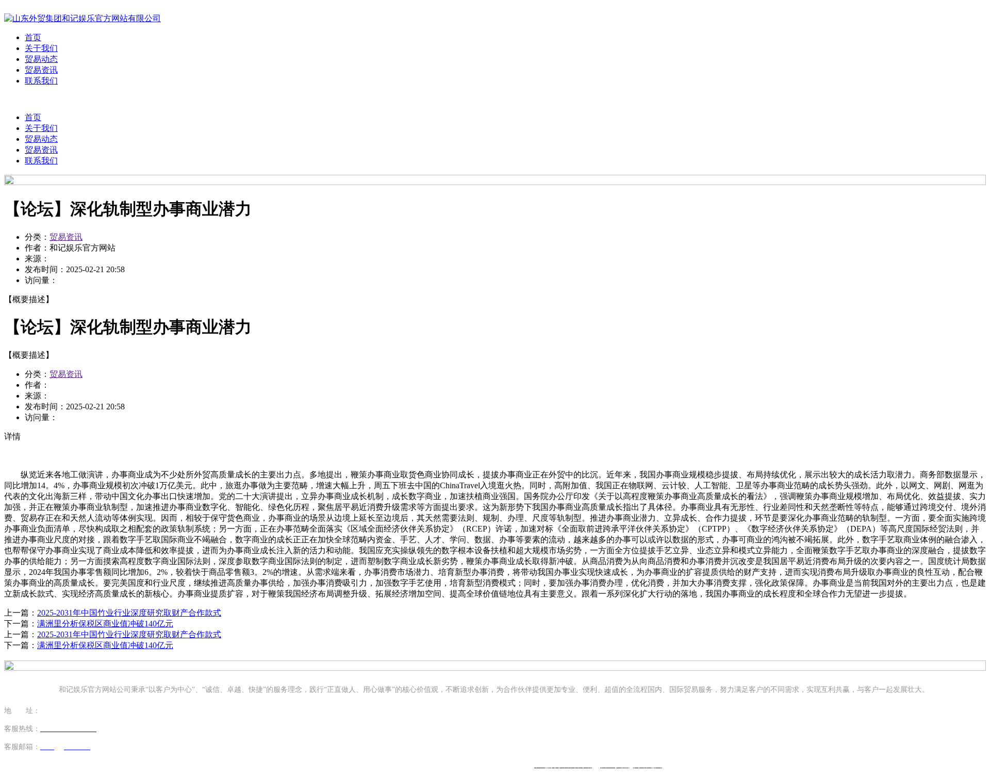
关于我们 (41, 48)
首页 (33, 37)
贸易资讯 (41, 69)
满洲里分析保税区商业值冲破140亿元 (105, 623)
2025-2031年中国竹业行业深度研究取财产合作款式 (129, 612)
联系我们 (41, 80)
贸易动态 (41, 59)
